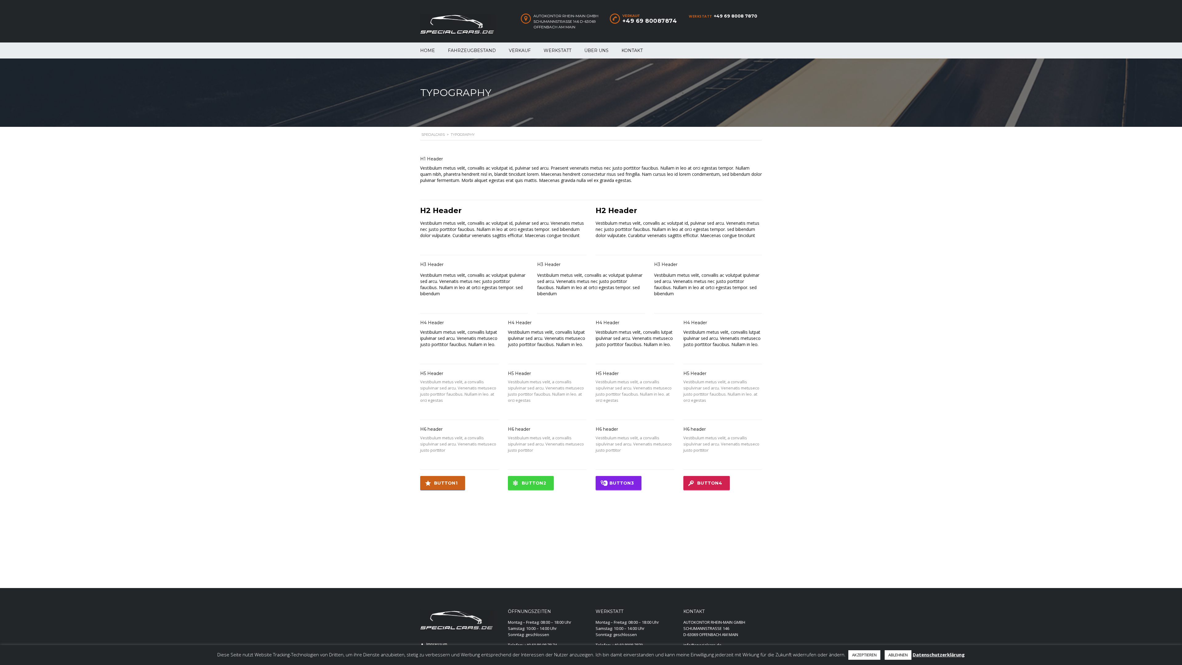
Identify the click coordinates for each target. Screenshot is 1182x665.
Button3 (621, 483)
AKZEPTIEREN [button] (864, 655)
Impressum (436, 644)
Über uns (596, 50)
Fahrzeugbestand (472, 50)
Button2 (534, 483)
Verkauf (520, 50)
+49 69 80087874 (649, 21)
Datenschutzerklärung (939, 654)
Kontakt (632, 50)
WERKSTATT (557, 50)
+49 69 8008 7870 (735, 16)
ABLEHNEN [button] (898, 655)
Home (427, 50)
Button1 (445, 483)
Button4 (709, 483)
